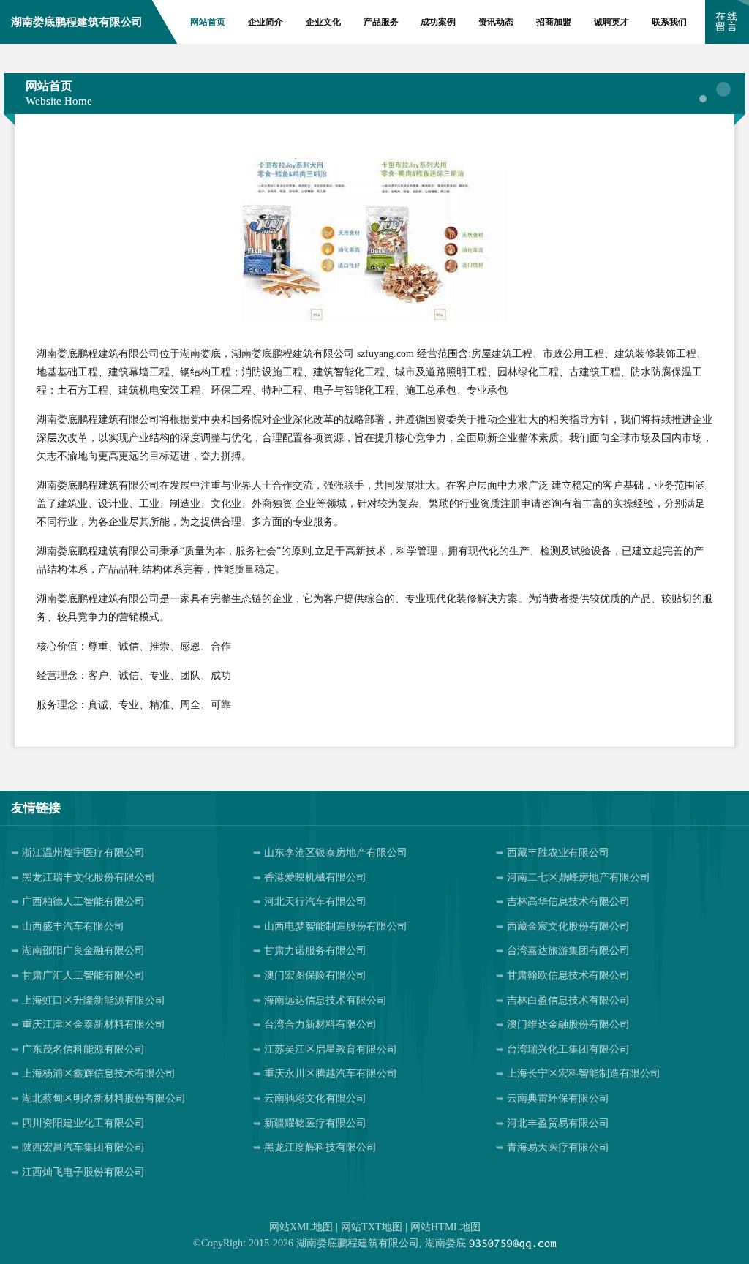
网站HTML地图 (445, 1227)
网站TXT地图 (371, 1227)
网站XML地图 (301, 1227)
